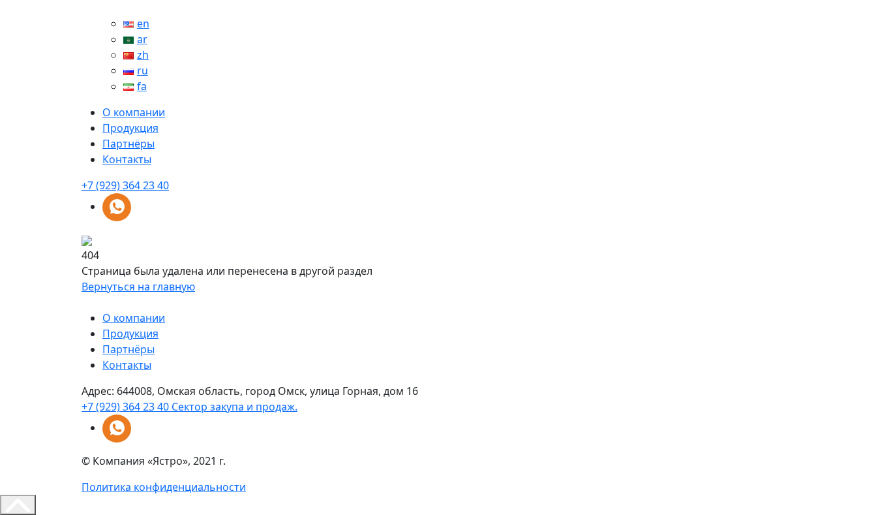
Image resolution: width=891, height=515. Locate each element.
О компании (133, 112)
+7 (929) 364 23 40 (125, 185)
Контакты (126, 159)
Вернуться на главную (138, 286)
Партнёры (128, 143)
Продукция (130, 128)
